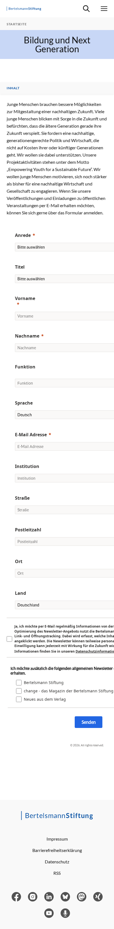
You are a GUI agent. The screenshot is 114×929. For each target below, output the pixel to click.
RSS (57, 873)
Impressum (57, 838)
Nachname (27, 336)
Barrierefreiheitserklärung (57, 850)
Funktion (25, 367)
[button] (25, 371)
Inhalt (13, 88)
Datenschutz (57, 861)
